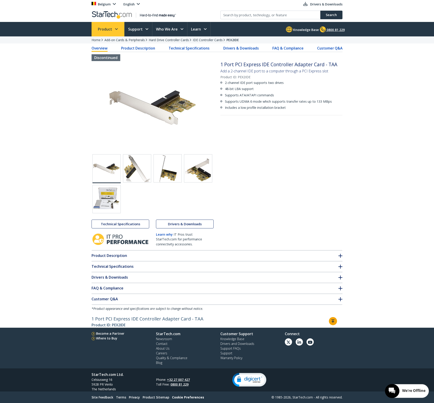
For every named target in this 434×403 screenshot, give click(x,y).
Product (105, 29)
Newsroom (164, 339)
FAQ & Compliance (288, 48)
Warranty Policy (231, 358)
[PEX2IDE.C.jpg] (167, 168)
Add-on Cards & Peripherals (124, 40)
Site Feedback (102, 397)
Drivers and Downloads (237, 343)
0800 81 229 (179, 384)
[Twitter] (288, 342)
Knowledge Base (305, 30)
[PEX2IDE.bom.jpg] (106, 199)
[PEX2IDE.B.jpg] (137, 168)
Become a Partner (110, 333)
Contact (161, 343)
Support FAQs (230, 348)
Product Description (138, 48)
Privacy (134, 397)
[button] (249, 380)
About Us (163, 348)
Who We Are (167, 29)
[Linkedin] (299, 342)
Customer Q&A (329, 48)
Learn (196, 29)
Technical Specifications (189, 48)
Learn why (164, 234)
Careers (161, 353)
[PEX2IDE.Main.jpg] (106, 168)
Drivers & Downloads (241, 48)
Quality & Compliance (171, 358)
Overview (100, 48)
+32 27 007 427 (178, 379)
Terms (121, 397)
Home (96, 40)
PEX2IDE (232, 40)
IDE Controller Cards (208, 40)
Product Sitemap (156, 397)
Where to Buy (106, 338)
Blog (159, 362)
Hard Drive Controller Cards (169, 40)
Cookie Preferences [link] (188, 397)
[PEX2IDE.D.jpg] (198, 168)
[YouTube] (310, 342)
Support (136, 29)
